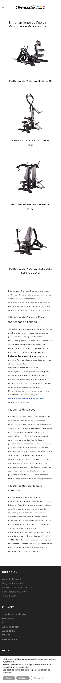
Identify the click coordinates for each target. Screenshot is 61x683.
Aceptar (9, 678)
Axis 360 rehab (10, 626)
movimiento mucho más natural (26, 398)
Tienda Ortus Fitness (14, 614)
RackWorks (8, 618)
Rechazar (23, 678)
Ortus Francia (9, 639)
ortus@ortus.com (18, 591)
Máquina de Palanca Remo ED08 (30, 81)
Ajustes (37, 678)
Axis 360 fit (8, 631)
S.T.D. (5, 622)
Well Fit (6, 635)
